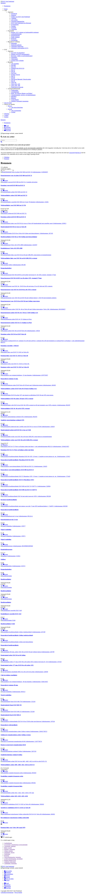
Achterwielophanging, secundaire (13, 858)
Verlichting (7, 854)
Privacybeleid (18, 892)
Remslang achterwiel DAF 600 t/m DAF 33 (13, 217)
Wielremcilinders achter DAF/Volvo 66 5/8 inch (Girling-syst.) (19, 388)
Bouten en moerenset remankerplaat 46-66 (13, 745)
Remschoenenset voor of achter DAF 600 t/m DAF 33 (16, 175)
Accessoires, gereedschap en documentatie (15, 844)
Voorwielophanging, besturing (12, 857)
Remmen (6, 158)
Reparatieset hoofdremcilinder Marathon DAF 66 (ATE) (17, 460)
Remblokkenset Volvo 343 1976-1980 (11, 248)
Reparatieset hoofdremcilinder (10, 509)
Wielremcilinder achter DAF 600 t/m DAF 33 (14, 195)
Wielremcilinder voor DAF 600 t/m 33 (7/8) (13, 205)
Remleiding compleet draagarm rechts (12, 776)
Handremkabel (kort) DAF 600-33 (11, 715)
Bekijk (6, 445)
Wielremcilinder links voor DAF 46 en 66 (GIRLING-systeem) (19, 258)
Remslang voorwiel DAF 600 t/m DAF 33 (13, 185)
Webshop (6, 157)
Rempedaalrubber (6, 268)
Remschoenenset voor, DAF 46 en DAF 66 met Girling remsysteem (20, 301)
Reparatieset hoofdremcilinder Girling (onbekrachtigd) (17, 635)
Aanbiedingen (8, 843)
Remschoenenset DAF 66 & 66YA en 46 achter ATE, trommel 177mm (21, 278)
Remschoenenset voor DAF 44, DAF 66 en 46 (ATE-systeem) (18, 289)
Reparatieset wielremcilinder (9, 725)
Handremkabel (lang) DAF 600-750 (11, 705)
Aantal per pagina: (6, 169)
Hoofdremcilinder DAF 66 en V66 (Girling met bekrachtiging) (19, 237)
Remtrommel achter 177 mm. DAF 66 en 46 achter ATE (17, 665)
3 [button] (3, 835)
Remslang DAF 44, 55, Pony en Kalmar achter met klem (17, 450)
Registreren (7, 6)
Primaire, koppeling (9, 849)
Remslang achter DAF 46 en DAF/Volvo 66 (13, 334)
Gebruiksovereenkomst (7, 892)
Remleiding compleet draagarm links (11, 786)
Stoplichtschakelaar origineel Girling (11, 754)
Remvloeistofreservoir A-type (9, 519)
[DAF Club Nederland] (7, 1)
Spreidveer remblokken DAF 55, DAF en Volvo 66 (15, 807)
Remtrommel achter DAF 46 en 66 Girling (13, 655)
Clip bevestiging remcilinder (9, 675)
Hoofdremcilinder (6, 579)
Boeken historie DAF (10, 860)
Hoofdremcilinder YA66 (8, 624)
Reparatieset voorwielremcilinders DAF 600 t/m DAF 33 (17, 470)
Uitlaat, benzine (8, 851)
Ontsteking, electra (9, 852)
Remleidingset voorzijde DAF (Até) (11, 614)
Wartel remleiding (6, 695)
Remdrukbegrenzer (6, 549)
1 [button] (1, 835)
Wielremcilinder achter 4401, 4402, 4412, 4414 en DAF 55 (18, 764)
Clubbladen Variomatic (10, 863)
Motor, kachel (8, 848)
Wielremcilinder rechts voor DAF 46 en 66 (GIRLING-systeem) (19, 440)
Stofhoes (3, 559)
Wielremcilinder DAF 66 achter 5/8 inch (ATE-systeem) (17, 398)
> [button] (4, 835)
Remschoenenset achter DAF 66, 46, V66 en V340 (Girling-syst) (19, 312)
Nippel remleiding (6, 529)
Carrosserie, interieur (10, 846)
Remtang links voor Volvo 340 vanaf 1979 (13, 827)
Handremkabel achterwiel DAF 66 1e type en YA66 (16, 430)
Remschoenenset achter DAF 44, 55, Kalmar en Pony (16, 322)
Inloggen (3, 3)
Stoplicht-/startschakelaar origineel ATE (12, 420)
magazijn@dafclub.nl (75, 152)
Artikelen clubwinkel (10, 862)
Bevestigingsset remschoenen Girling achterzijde (15, 817)
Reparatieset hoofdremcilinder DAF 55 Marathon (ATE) (17, 480)
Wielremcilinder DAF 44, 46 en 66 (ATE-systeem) (15, 408)
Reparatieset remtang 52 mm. (9, 378)
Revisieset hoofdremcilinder (9, 499)
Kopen (6, 180)
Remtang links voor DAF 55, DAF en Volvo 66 (14, 355)
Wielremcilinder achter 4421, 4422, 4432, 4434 (14, 796)
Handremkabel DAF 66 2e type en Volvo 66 (13, 227)
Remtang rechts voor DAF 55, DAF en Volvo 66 (15, 367)
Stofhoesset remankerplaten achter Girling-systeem (16, 735)
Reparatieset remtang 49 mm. (9, 685)
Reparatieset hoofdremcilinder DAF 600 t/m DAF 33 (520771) (19, 489)
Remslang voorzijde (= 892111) (10, 345)
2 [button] (2, 835)
